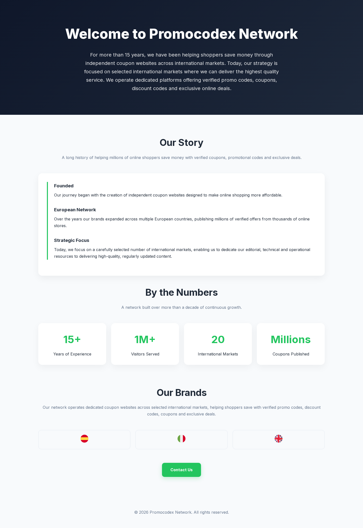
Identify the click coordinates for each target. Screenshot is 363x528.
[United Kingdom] (278, 441)
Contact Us (181, 469)
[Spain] (84, 441)
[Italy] (181, 441)
